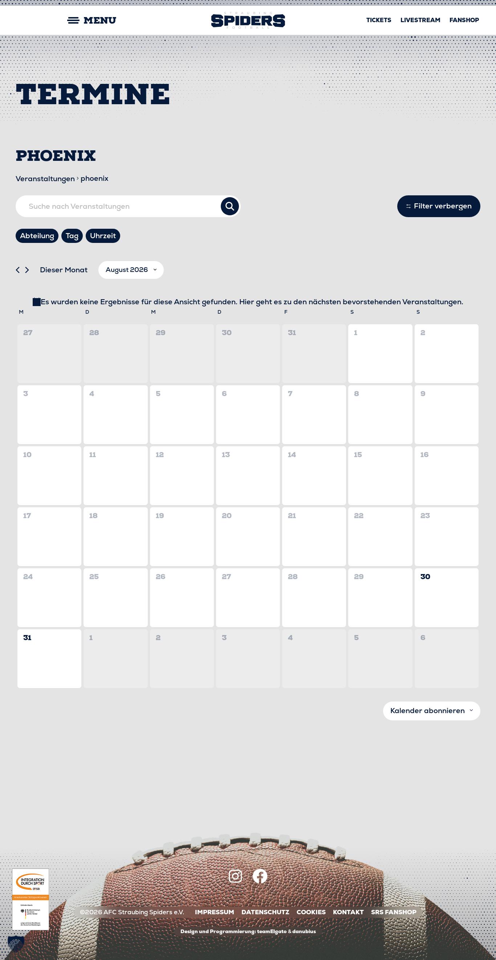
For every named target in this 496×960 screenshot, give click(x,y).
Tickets (378, 20)
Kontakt (348, 912)
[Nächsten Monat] (27, 270)
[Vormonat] (18, 270)
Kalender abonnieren (427, 711)
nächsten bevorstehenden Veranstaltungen (385, 301)
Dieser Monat (64, 269)
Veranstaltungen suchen (230, 206)
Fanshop (464, 20)
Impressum (214, 912)
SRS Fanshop (393, 912)
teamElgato (272, 931)
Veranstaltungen (45, 178)
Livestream (420, 20)
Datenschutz (265, 912)
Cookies (311, 912)
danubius (304, 931)
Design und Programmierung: (218, 931)
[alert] (248, 301)
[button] (16, 944)
